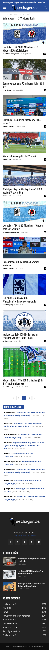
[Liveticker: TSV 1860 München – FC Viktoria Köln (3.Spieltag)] (24, 33)
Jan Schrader (7, 341)
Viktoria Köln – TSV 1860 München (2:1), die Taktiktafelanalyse (23, 381)
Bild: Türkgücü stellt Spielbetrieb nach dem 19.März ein (32, 560)
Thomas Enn (7, 159)
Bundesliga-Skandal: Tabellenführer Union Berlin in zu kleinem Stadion (31, 584)
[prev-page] (13, 398)
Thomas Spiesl (8, 126)
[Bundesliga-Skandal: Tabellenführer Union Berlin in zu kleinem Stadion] (9, 586)
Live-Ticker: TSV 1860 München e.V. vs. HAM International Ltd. (31, 572)
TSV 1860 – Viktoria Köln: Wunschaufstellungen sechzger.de (19, 299)
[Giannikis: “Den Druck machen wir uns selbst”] (24, 105)
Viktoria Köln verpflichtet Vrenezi (19, 156)
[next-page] (35, 398)
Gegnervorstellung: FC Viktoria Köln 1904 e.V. (23, 85)
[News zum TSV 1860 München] (24, 8)
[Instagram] (17, 542)
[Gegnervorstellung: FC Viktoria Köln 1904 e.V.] (24, 69)
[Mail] (24, 542)
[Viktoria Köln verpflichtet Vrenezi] (24, 142)
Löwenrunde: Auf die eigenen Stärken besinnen (21, 263)
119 (45, 54)
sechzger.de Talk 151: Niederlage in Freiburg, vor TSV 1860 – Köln (20, 336)
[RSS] (31, 542)
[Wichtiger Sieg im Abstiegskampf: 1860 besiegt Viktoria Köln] (24, 175)
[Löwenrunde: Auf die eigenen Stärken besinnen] (24, 247)
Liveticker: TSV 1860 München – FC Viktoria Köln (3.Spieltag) (20, 48)
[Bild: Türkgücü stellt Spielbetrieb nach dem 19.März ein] (9, 561)
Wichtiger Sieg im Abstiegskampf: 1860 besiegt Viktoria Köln (22, 190)
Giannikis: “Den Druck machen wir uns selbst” (22, 121)
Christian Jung (8, 305)
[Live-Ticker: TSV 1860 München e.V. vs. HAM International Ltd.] (9, 574)
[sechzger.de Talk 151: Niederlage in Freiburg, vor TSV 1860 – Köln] (24, 320)
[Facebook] (10, 542)
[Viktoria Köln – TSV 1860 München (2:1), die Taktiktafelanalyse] (24, 361)
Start (4, 14)
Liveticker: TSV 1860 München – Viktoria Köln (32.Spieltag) (23, 227)
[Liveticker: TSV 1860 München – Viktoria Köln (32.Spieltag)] (24, 211)
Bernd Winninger (9, 387)
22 (45, 232)
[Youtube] (38, 542)
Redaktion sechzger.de (11, 54)
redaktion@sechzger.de (24, 535)
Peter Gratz (7, 90)
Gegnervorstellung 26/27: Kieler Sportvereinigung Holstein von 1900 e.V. (24, 445)
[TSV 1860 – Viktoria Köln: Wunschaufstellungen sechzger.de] (24, 284)
